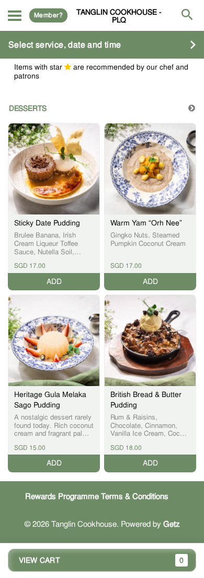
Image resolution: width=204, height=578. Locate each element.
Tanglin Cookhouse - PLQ (119, 16)
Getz (171, 524)
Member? (48, 15)
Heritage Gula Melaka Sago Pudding (50, 400)
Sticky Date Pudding (47, 223)
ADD (54, 281)
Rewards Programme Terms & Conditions (96, 496)
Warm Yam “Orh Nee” (146, 223)
